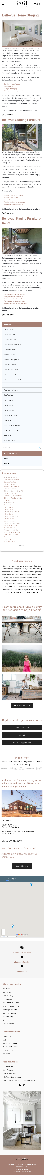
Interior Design (8, 329)
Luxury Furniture (9, 334)
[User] (37, 4)
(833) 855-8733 (8, 114)
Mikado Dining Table (10, 415)
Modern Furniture (9, 420)
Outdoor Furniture (10, 339)
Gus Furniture (8, 395)
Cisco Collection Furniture (12, 344)
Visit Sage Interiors (22, 962)
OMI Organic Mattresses (12, 425)
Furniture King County (11, 390)
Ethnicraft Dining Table (11, 359)
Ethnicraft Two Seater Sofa (13, 380)
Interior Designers (9, 410)
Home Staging (8, 400)
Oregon (6, 458)
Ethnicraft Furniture (10, 365)
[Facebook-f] (20, 1085)
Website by (22, 1169)
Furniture (7, 385)
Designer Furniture (10, 349)
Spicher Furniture (9, 440)
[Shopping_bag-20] (39, 4)
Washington (8, 463)
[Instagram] (24, 1085)
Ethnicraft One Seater (11, 370)
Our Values (22, 971)
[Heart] (35, 4)
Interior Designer (9, 514)
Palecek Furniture (9, 435)
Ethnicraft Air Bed (9, 354)
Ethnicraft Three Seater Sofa (13, 375)
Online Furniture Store (11, 430)
